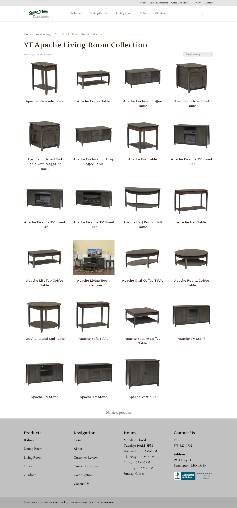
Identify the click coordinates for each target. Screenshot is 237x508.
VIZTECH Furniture (102, 502)
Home (28, 34)
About (143, 3)
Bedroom (76, 13)
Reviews (197, 3)
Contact (209, 3)
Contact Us (81, 484)
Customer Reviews (86, 457)
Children (160, 13)
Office (143, 13)
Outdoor (30, 475)
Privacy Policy (60, 502)
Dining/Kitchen (98, 13)
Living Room (124, 13)
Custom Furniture (158, 3)
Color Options (178, 3)
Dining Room (33, 449)
